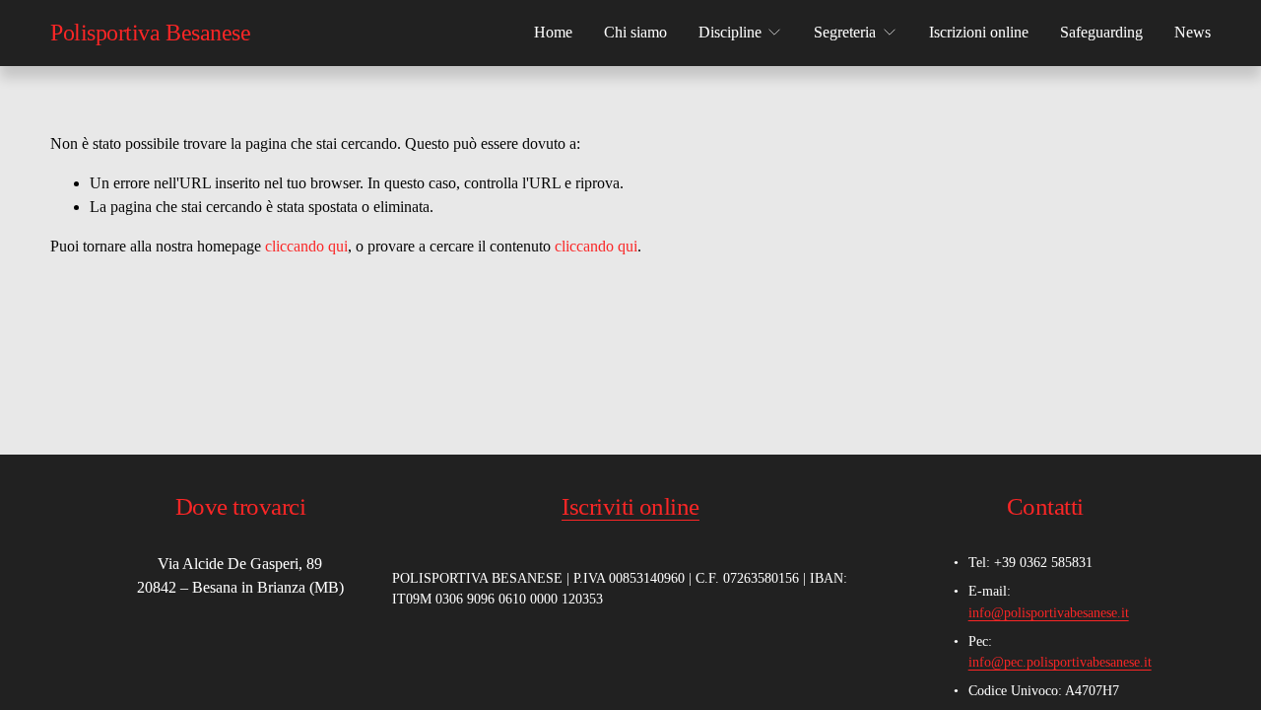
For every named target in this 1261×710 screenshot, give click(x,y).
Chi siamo (635, 32)
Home (553, 32)
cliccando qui (306, 246)
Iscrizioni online (979, 32)
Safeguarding (1101, 32)
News (1192, 32)
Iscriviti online (630, 506)
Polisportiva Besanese (150, 32)
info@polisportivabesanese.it (1048, 612)
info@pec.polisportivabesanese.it (1060, 662)
